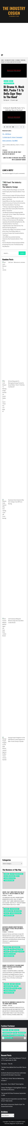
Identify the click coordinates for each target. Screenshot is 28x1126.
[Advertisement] (14, 38)
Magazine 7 (13, 1123)
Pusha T (17, 145)
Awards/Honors (15, 947)
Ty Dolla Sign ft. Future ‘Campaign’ (12, 137)
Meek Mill (12, 145)
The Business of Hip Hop (10, 878)
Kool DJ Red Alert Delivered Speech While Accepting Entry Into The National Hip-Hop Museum (13, 244)
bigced (7, 100)
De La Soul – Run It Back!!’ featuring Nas (12, 1084)
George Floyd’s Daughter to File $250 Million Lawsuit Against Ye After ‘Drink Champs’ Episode (16, 739)
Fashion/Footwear (8, 911)
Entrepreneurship (14, 909)
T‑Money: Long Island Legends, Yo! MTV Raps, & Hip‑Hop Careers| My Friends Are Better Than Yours (13, 208)
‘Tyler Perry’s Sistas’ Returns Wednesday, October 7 (12, 1079)
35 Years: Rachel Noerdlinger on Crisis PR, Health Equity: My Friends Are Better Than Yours (13, 191)
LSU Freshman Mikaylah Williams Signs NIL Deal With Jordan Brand (15, 620)
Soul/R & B (21, 951)
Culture (18, 984)
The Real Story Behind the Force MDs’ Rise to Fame (13, 1068)
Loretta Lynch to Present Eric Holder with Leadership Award (14, 158)
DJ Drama (7, 145)
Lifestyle (6, 913)
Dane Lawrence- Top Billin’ (10, 140)
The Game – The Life (6, 1064)
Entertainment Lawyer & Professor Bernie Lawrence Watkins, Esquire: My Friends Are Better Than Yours (13, 197)
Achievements (7, 947)
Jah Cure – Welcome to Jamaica (16, 262)
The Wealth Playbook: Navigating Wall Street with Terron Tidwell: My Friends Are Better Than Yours (13, 214)
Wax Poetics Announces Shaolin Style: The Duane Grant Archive (13, 1003)
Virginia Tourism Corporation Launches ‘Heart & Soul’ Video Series (13, 1100)
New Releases (12, 876)
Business (6, 874)
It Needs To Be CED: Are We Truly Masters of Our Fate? (11, 152)
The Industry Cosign (14, 10)
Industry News (19, 874)
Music (11, 81)
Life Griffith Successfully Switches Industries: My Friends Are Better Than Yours (12, 239)
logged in (11, 173)
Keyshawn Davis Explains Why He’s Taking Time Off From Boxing (16, 501)
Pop (18, 876)
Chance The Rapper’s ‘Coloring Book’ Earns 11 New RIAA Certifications (13, 966)
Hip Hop (6, 81)
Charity (12, 984)
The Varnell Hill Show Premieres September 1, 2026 (13, 1094)
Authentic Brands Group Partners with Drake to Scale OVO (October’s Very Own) (12, 928)
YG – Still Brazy (6, 134)
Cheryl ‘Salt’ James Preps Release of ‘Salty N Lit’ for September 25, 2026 (13, 892)
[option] (14, 1040)
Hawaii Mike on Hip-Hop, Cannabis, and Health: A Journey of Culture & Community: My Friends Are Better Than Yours (13, 203)
